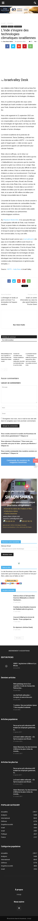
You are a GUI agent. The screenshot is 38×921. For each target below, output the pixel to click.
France (3, 837)
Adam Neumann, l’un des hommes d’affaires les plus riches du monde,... (25, 749)
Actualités (4, 26)
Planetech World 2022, (11, 220)
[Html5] (19, 908)
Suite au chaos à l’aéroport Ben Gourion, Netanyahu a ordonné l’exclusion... (24, 598)
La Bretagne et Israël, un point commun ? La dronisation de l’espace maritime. (9, 301)
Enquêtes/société (7, 824)
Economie (10, 26)
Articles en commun (9, 337)
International (18, 26)
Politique (4, 834)
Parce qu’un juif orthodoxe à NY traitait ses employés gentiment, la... (24, 728)
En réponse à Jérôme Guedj (23, 627)
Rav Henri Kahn (8, 41)
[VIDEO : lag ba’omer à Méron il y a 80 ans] (6, 666)
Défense (4, 821)
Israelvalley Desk (16, 80)
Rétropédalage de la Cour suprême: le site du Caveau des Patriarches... (24, 686)
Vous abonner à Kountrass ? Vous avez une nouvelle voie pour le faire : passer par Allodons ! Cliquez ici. (19, 443)
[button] (35, 3)
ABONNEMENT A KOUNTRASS (19, 651)
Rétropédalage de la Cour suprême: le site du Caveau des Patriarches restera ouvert (6, 357)
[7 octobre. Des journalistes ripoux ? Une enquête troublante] (6, 708)
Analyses (4, 815)
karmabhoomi (28, 239)
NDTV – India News (14, 269)
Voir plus (18, 638)
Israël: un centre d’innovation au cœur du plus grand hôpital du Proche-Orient (28, 301)
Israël (3, 828)
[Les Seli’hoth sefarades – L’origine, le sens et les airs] (6, 697)
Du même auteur (8, 340)
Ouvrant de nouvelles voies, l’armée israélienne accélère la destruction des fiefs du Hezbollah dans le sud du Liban (19, 359)
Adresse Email (6, 546)
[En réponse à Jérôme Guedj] (6, 630)
